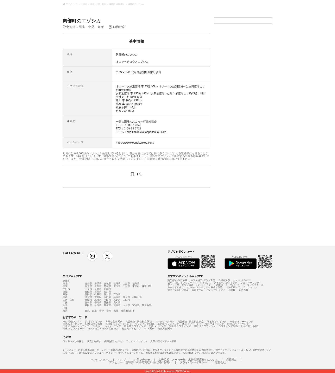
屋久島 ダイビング (72, 323)
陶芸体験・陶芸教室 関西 (139, 321)
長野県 (97, 288)
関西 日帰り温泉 (93, 323)
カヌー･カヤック (242, 280)
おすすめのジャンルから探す (185, 276)
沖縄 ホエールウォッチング (106, 326)
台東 (94, 310)
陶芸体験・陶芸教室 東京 (191, 321)
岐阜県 (97, 294)
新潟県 (107, 288)
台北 (87, 310)
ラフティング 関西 (228, 326)
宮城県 (107, 283)
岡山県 (107, 299)
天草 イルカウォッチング (76, 326)
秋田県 (116, 283)
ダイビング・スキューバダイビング (218, 282)
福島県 (135, 283)
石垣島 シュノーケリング (118, 323)
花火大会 (243, 289)
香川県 (97, 302)
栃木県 (88, 286)
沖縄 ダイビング (93, 321)
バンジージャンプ (216, 289)
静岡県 (88, 294)
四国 (65, 302)
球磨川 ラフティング (204, 326)
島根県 (97, 299)
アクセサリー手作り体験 (180, 284)
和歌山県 (137, 296)
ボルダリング (233, 287)
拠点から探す (94, 341)
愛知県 (107, 294)
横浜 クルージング (214, 323)
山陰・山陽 (68, 299)
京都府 (97, 296)
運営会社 (220, 362)
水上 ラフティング (191, 323)
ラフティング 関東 (144, 323)
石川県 (97, 291)
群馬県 (97, 286)
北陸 (65, 291)
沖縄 (65, 308)
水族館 (232, 289)
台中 (101, 310)
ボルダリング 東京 (164, 321)
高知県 (116, 302)
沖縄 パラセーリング (238, 323)
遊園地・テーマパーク (227, 284)
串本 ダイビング (157, 326)
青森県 (88, 283)
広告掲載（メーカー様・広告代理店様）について (188, 359)
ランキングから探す (73, 341)
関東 (65, 286)
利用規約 (231, 359)
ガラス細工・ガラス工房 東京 (103, 328)
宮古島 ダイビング (131, 328)
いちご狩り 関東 (249, 326)
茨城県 (107, 286)
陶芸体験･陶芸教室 (177, 280)
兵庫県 (116, 296)
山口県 (126, 299)
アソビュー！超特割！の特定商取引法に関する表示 (140, 362)
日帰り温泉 (224, 280)
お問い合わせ (142, 359)
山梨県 (88, 288)
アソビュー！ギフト (136, 341)
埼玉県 (116, 286)
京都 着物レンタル (72, 321)
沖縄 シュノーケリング (241, 321)
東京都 (135, 286)
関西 (65, 297)
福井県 (107, 291)
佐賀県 (97, 305)
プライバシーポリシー (193, 362)
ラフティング (250, 287)
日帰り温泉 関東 (113, 321)
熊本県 (116, 305)
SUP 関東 (149, 328)
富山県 (88, 291)
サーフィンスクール (253, 284)
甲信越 (66, 289)
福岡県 (88, 305)
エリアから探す (72, 276)
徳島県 (88, 302)
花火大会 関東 (165, 328)
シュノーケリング (250, 282)
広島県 (116, 299)
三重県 (116, 294)
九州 (65, 305)
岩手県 (97, 283)
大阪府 (107, 296)
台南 (108, 310)
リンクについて (100, 359)
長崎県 (107, 305)
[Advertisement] (103, 218)
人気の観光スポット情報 (163, 341)
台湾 (65, 310)
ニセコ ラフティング (168, 323)
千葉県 (126, 286)
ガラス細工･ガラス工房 (203, 280)
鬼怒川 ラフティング (180, 326)
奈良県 (126, 296)
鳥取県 (88, 299)
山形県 (126, 283)
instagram (92, 256)
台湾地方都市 (128, 310)
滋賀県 (88, 296)
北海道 (66, 280)
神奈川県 (146, 286)
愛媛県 (107, 302)
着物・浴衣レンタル (178, 289)
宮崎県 (135, 305)
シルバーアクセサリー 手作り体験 (205, 287)
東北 (65, 283)
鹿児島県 (146, 305)
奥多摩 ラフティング (135, 326)
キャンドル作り (176, 287)
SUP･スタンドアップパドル (182, 282)
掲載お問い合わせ (113, 341)
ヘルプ (122, 359)
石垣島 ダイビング (216, 321)
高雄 (116, 310)
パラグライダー (204, 284)
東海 (65, 294)
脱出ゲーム (197, 289)
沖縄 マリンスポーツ (73, 328)
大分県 (126, 305)
